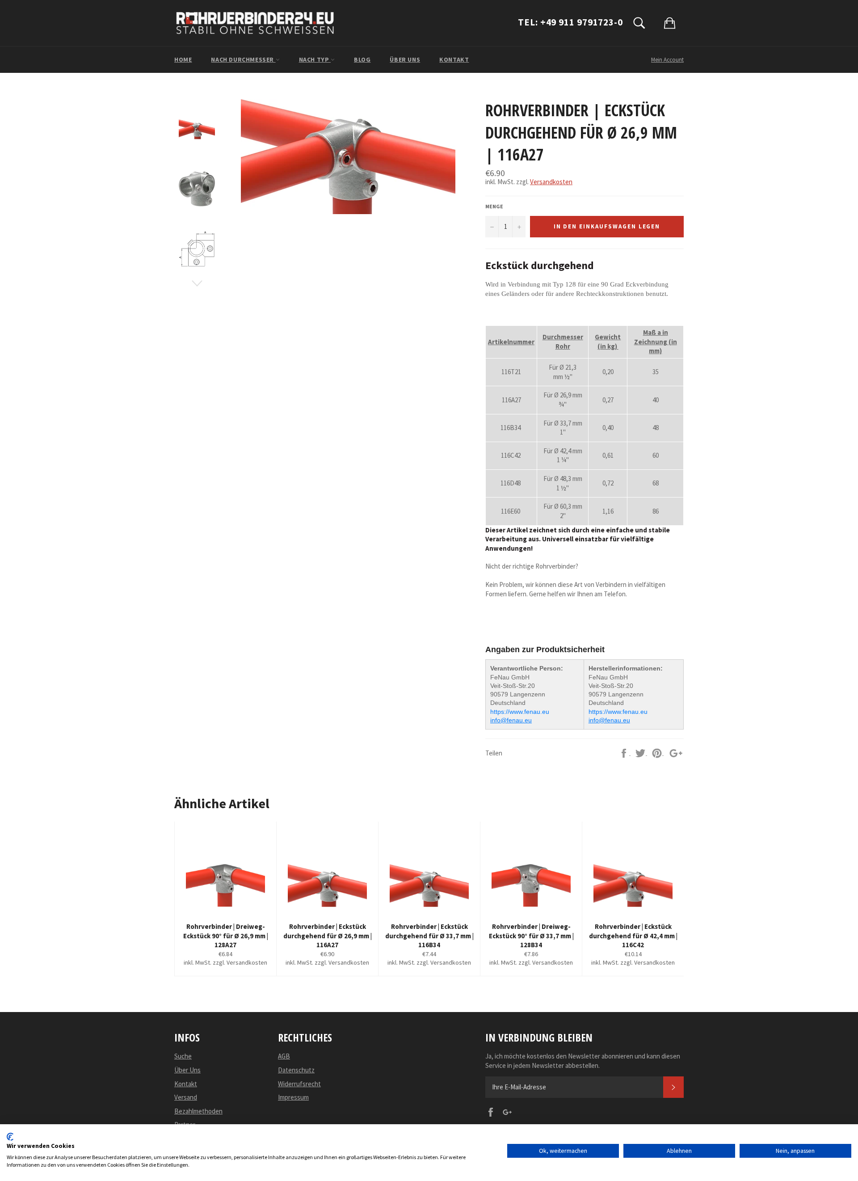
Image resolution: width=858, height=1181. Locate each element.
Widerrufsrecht (299, 1084)
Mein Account (667, 59)
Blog (362, 59)
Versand (185, 1097)
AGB (284, 1056)
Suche (183, 1056)
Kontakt (454, 59)
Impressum (293, 1097)
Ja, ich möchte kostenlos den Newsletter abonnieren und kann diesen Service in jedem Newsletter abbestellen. (582, 1061)
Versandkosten (551, 181)
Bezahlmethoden (198, 1111)
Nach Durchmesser (243, 59)
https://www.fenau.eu (519, 711)
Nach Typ (315, 59)
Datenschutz (296, 1070)
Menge (494, 206)
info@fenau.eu (511, 720)
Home (183, 59)
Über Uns (405, 59)
